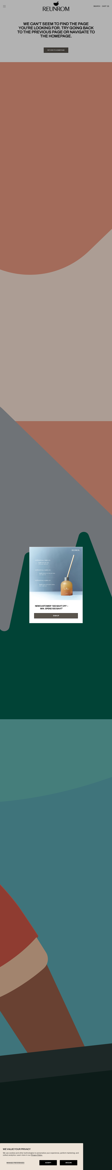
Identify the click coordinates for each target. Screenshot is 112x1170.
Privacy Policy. (36, 1155)
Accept (48, 1162)
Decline (68, 1162)
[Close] (79, 550)
